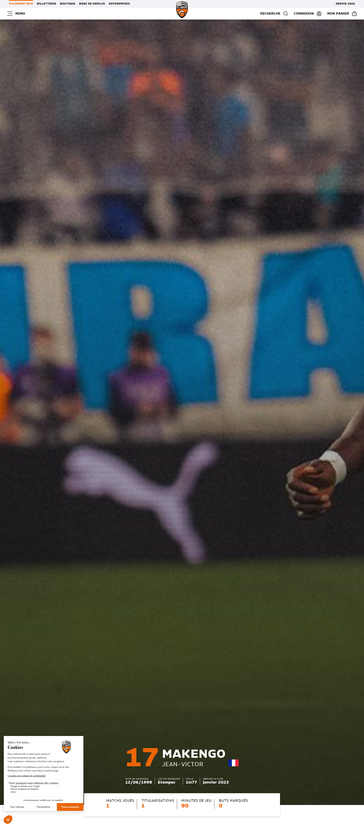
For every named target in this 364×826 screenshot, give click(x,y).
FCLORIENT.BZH (21, 3)
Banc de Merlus (92, 3)
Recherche (270, 13)
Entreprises (119, 3)
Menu (20, 13)
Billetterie (46, 3)
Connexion (304, 13)
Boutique (67, 3)
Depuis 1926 (345, 3)
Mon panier (338, 13)
